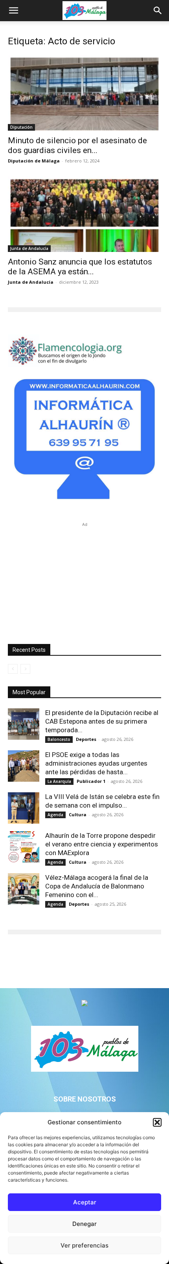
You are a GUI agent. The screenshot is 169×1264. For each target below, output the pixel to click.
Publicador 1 (91, 781)
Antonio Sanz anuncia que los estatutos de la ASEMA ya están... (80, 266)
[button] (157, 1122)
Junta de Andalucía (29, 248)
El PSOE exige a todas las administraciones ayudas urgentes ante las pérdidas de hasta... (96, 763)
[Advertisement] (84, 578)
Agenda (55, 814)
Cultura (77, 814)
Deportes (86, 739)
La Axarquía (59, 781)
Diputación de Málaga (34, 161)
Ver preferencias (84, 1245)
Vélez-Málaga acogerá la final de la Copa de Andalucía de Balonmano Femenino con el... (96, 886)
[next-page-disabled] (25, 669)
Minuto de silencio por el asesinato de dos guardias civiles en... (77, 145)
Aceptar (84, 1202)
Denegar (84, 1224)
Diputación (21, 127)
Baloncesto (59, 739)
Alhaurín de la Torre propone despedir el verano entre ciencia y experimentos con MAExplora (101, 844)
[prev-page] (13, 669)
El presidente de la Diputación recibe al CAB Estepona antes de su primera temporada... (101, 721)
